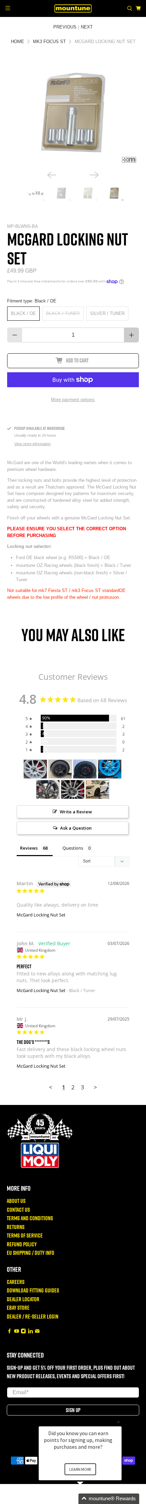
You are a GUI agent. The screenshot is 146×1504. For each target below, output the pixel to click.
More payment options (73, 399)
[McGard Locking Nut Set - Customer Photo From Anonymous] (35, 769)
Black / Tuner (63, 313)
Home (17, 41)
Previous (64, 26)
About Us (16, 1200)
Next (87, 26)
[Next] (94, 175)
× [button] (118, 1422)
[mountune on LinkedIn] (30, 1331)
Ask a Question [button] (76, 828)
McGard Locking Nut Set (41, 915)
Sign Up (73, 1410)
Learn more (80, 1469)
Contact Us (18, 1209)
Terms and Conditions (30, 1218)
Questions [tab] (72, 848)
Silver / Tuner (107, 313)
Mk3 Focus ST (49, 41)
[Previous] (52, 175)
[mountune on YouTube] (16, 1331)
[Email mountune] (37, 1331)
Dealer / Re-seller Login (32, 1316)
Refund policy (22, 1244)
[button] (88, 1498)
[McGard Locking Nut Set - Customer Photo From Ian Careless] (109, 769)
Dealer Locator (23, 1299)
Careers (15, 1281)
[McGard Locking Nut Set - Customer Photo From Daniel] (47, 789)
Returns (15, 1226)
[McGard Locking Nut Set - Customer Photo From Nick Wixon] (60, 769)
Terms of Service (25, 1235)
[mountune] (73, 8)
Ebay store (18, 1307)
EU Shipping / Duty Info (30, 1252)
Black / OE (23, 313)
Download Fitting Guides (33, 1290)
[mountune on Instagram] (23, 1331)
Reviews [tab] (29, 848)
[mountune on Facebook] (9, 1331)
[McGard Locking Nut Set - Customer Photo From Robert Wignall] (84, 769)
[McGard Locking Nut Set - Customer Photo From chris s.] (97, 789)
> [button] (95, 1087)
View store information (32, 444)
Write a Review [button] (76, 812)
